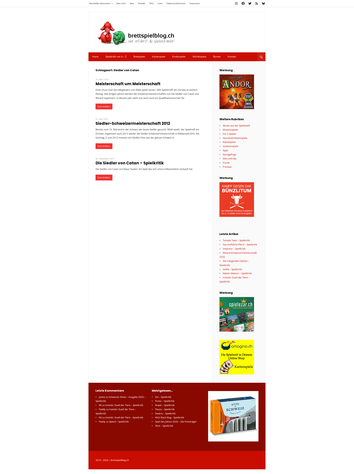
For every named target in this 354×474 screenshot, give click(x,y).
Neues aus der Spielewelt (236, 125)
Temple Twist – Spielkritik (236, 240)
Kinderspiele (178, 56)
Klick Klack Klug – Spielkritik (169, 417)
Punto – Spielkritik (164, 401)
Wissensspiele (230, 129)
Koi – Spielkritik (163, 397)
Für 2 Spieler (229, 133)
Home (95, 56)
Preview (227, 166)
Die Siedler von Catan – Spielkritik (130, 163)
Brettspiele (139, 56)
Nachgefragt (229, 154)
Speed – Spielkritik (119, 421)
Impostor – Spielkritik (234, 248)
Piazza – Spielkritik (165, 409)
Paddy (102, 409)
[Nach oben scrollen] (349, 469)
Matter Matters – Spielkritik (237, 273)
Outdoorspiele (230, 146)
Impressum (195, 3)
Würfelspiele (199, 56)
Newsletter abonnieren (99, 3)
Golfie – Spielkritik (232, 269)
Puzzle (226, 162)
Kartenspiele (158, 56)
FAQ (151, 3)
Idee (132, 3)
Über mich (121, 3)
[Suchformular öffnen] (261, 56)
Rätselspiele (229, 142)
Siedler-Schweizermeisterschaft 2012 (133, 123)
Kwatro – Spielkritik (165, 413)
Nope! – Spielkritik (165, 405)
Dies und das (229, 158)
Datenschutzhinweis (176, 3)
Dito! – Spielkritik (164, 425)
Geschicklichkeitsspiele (235, 138)
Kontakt (141, 3)
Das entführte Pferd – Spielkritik (240, 244)
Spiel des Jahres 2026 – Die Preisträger (176, 421)
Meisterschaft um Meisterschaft (128, 84)
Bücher (217, 56)
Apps (225, 150)
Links (160, 3)
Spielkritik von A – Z (116, 56)
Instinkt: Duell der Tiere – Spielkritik (124, 405)
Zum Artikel (103, 106)
